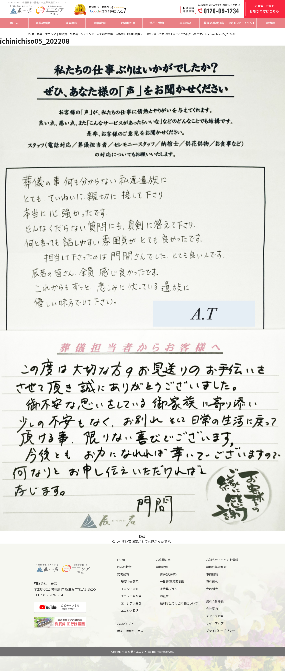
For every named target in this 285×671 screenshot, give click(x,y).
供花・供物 (156, 23)
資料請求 (212, 581)
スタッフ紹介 (215, 616)
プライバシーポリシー (220, 630)
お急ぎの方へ (126, 624)
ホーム (14, 23)
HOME (121, 560)
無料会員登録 (215, 601)
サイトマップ (215, 623)
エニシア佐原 (129, 589)
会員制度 (212, 589)
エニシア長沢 (129, 610)
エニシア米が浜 (131, 596)
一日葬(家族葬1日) (172, 581)
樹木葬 (270, 23)
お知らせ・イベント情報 (222, 560)
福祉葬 (164, 596)
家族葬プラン (168, 589)
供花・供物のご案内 (130, 631)
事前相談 (185, 23)
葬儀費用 (100, 23)
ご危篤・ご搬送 (264, 8)
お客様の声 (128, 23)
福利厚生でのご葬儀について (179, 603)
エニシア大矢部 (131, 603)
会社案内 (212, 609)
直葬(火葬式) (168, 574)
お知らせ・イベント (242, 23)
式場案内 (71, 23)
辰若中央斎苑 (129, 581)
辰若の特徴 (42, 23)
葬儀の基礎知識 (214, 23)
